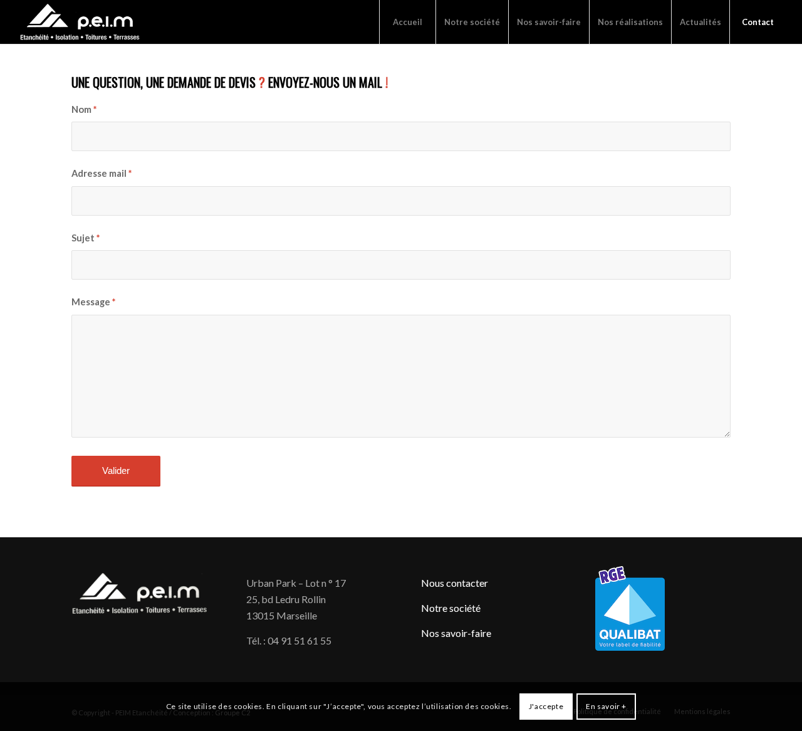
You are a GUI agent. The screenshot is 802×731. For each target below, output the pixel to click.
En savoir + (606, 706)
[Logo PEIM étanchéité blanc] (80, 22)
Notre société (451, 608)
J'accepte (546, 706)
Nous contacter (454, 583)
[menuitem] (407, 22)
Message (93, 301)
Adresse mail (101, 173)
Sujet (85, 237)
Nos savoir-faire (456, 633)
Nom (83, 109)
